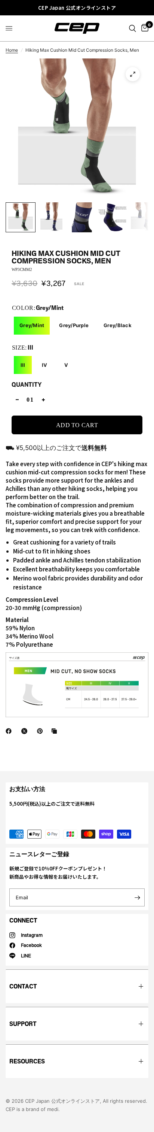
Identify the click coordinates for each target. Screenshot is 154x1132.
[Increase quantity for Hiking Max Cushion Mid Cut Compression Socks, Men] (43, 399)
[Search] (132, 28)
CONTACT (23, 986)
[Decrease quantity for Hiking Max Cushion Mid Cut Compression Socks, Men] (17, 399)
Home (12, 50)
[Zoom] (133, 74)
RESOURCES (27, 1061)
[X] (25, 731)
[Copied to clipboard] (55, 731)
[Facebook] (10, 731)
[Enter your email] (137, 897)
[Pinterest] (41, 731)
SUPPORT (23, 1023)
